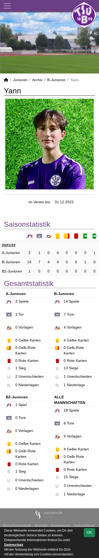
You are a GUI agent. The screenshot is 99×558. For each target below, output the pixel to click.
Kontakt (41, 525)
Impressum (60, 525)
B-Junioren (56, 80)
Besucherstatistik (17, 525)
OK (89, 532)
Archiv (37, 80)
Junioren (20, 80)
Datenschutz (13, 545)
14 (29, 262)
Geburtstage (84, 525)
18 (66, 410)
